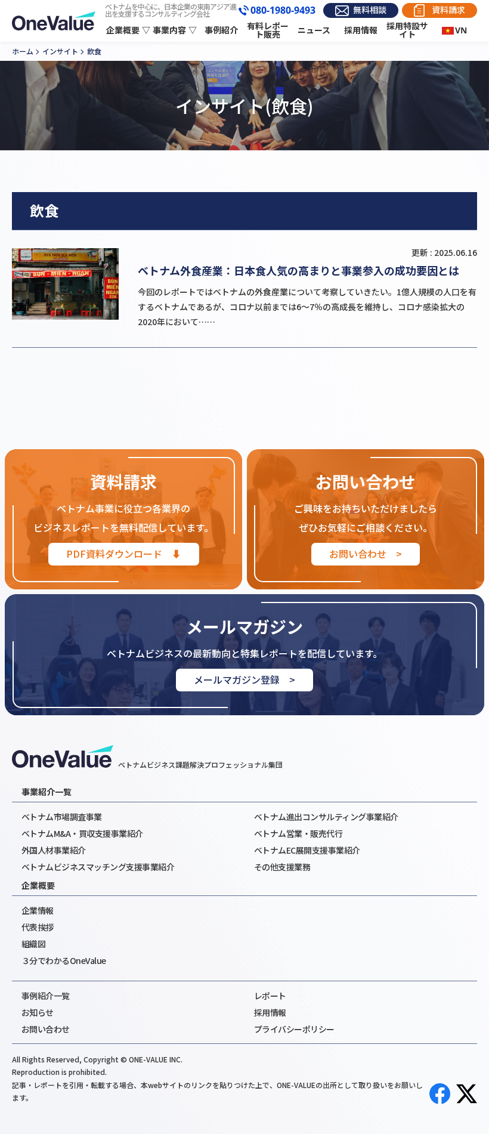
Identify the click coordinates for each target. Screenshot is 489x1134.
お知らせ (37, 1012)
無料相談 (369, 10)
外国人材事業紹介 (53, 850)
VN (461, 30)
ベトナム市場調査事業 (61, 817)
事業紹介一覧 (46, 791)
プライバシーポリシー (294, 1029)
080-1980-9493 (282, 10)
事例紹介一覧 (45, 996)
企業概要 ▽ (128, 30)
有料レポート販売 (268, 30)
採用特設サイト (407, 30)
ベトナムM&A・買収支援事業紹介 (82, 833)
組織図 (33, 944)
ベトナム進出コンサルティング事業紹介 (326, 817)
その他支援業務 (282, 867)
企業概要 (38, 885)
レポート (270, 996)
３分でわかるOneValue (63, 960)
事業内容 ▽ (175, 30)
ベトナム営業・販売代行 (298, 833)
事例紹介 (221, 30)
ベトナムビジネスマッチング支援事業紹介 (98, 867)
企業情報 (37, 910)
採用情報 (360, 30)
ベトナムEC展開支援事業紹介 (307, 850)
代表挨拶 (37, 927)
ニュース (314, 30)
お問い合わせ (45, 1029)
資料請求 (448, 10)
